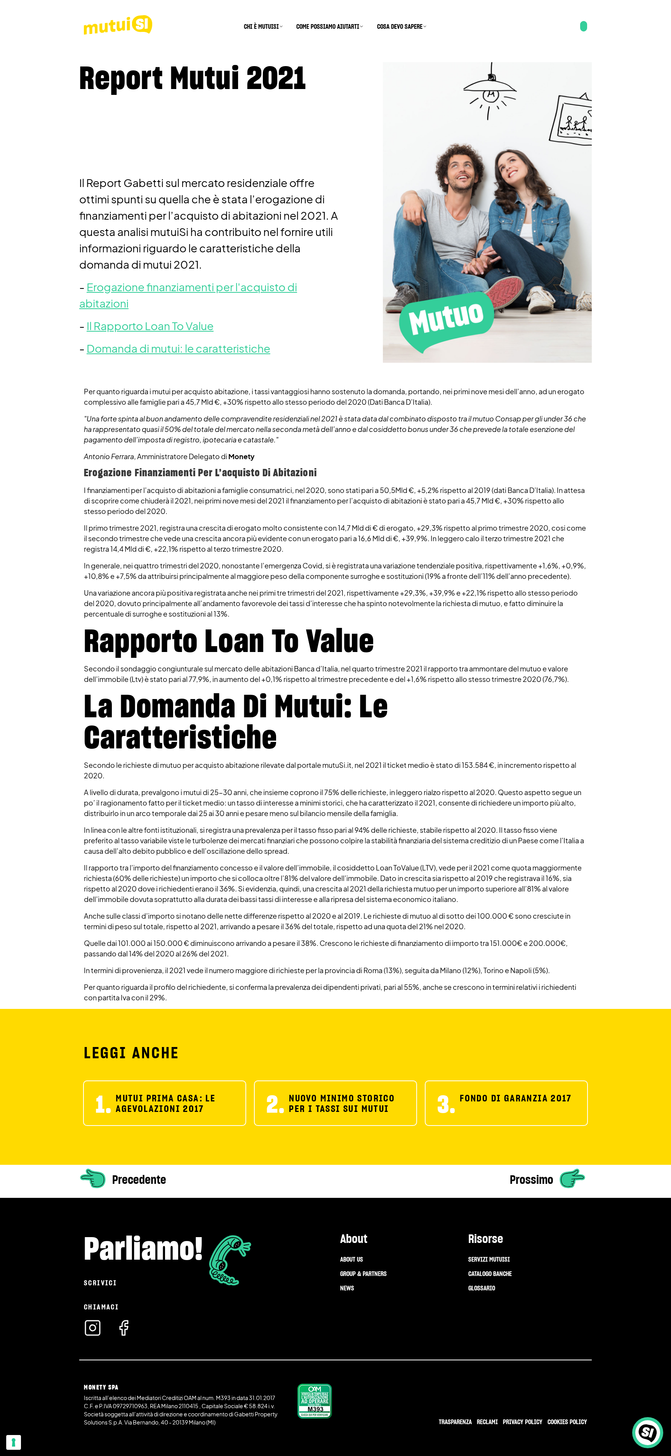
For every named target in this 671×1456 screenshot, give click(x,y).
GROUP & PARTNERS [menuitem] (363, 1274)
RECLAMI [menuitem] (487, 1422)
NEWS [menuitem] (347, 1288)
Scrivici (100, 1282)
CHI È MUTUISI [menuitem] (261, 26)
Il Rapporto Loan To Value (150, 325)
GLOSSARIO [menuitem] (481, 1288)
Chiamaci (101, 1306)
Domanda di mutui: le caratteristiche (178, 348)
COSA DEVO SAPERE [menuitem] (399, 26)
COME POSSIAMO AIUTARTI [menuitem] (327, 26)
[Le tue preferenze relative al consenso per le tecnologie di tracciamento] (13, 1442)
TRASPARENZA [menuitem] (455, 1422)
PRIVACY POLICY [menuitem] (522, 1422)
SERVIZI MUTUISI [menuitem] (489, 1259)
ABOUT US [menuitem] (351, 1259)
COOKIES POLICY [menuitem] (567, 1422)
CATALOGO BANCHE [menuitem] (490, 1274)
